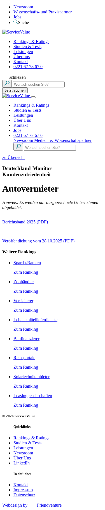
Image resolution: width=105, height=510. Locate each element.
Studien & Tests (27, 46)
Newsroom (23, 6)
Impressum (23, 489)
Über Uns (22, 120)
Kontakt (20, 61)
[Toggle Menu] (33, 97)
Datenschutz (24, 494)
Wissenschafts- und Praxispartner (42, 11)
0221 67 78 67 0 (28, 66)
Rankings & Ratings (31, 41)
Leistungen (23, 51)
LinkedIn (21, 463)
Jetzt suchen (14, 90)
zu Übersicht (13, 157)
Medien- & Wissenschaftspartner (63, 140)
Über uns (21, 56)
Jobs (17, 17)
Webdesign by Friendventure (32, 505)
